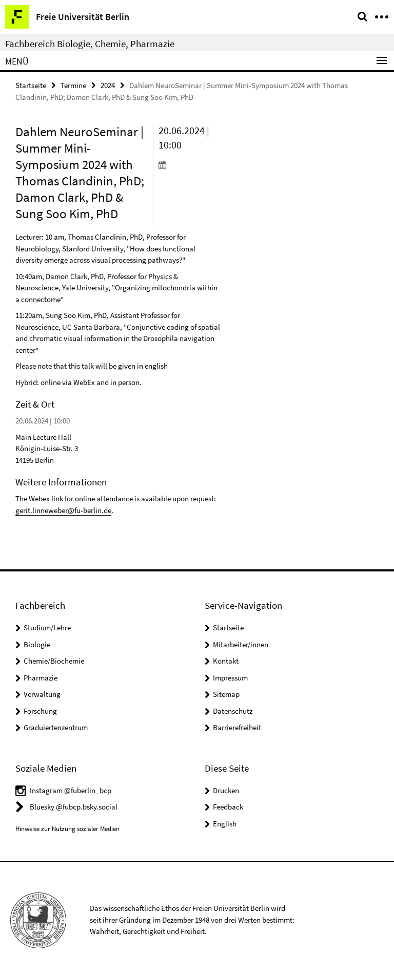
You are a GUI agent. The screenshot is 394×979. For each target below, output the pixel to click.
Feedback (228, 807)
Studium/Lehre (47, 627)
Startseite (30, 85)
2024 (108, 85)
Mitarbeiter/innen (240, 644)
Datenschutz (232, 711)
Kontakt (226, 661)
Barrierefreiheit (237, 727)
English (225, 823)
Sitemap (226, 694)
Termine (73, 85)
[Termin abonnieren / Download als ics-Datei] (190, 164)
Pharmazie (40, 678)
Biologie (37, 644)
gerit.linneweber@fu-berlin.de (63, 510)
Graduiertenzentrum (56, 727)
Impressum (230, 678)
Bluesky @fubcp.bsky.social (73, 807)
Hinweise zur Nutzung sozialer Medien (67, 828)
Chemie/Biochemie (54, 661)
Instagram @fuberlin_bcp (70, 790)
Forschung (40, 711)
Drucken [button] (226, 790)
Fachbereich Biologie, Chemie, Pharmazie (89, 43)
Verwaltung (42, 694)
